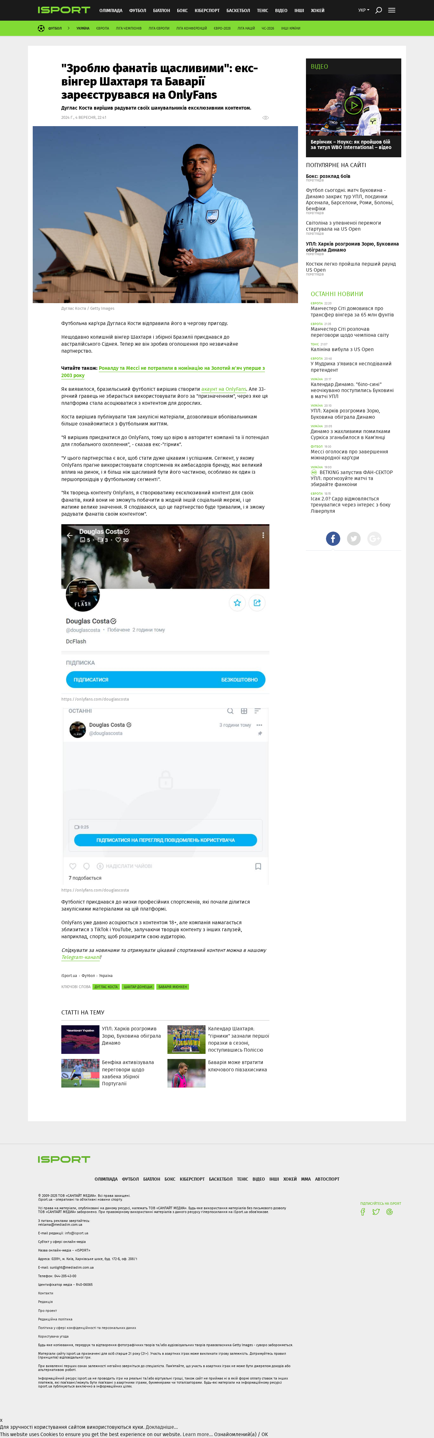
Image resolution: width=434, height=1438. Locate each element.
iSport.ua (69, 975)
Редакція (45, 1301)
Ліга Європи (159, 28)
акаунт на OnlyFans (223, 389)
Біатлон (161, 10)
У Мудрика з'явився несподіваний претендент (351, 366)
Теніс (262, 10)
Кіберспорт (207, 10)
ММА (306, 1179)
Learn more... (198, 1434)
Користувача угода (53, 1336)
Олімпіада (110, 10)
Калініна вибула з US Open (342, 349)
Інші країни (290, 28)
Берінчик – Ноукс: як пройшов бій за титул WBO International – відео (351, 144)
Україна (83, 28)
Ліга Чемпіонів (129, 28)
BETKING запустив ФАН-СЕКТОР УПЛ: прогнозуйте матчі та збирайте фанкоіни (352, 478)
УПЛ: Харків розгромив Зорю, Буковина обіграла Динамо (352, 247)
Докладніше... (162, 1427)
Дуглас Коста (106, 986)
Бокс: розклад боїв (328, 176)
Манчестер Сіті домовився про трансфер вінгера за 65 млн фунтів (352, 311)
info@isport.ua (76, 1233)
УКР (362, 10)
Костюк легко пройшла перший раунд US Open (351, 267)
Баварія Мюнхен (173, 986)
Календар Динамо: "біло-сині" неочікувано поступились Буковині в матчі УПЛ (352, 390)
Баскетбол (238, 10)
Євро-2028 (222, 28)
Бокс (182, 10)
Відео (319, 66)
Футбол (137, 10)
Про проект (47, 1310)
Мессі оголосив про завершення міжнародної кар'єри (349, 454)
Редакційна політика (55, 1319)
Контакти (45, 1293)
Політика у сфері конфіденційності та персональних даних (87, 1327)
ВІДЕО (281, 10)
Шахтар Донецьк (138, 986)
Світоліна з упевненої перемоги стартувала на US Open (343, 226)
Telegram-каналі (80, 957)
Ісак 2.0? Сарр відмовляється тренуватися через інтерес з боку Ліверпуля (350, 504)
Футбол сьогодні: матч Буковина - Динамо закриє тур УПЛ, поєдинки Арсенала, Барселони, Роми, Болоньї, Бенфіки (350, 199)
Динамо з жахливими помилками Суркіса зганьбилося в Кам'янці (350, 434)
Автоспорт (327, 1179)
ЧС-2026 (268, 28)
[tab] (333, 539)
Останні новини (337, 293)
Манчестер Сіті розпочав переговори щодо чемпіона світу (350, 332)
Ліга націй (246, 28)
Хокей (317, 10)
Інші (299, 10)
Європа (102, 28)
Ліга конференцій (191, 28)
